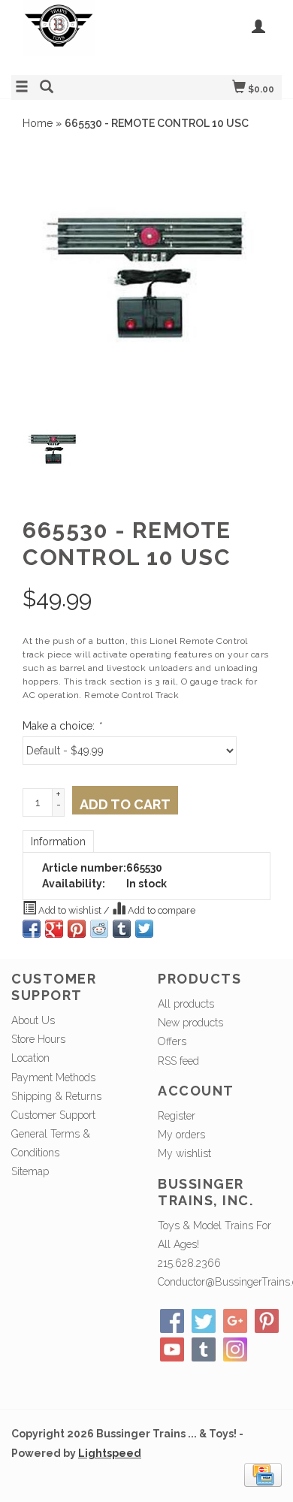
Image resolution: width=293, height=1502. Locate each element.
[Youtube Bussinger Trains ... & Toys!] (172, 1349)
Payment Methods (53, 1077)
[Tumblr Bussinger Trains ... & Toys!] (204, 1349)
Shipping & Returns (56, 1096)
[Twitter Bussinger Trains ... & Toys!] (204, 1321)
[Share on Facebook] (32, 929)
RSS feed (178, 1061)
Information (58, 842)
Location (30, 1058)
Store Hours (38, 1039)
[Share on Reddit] (99, 929)
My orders (181, 1135)
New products (190, 1023)
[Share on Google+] (54, 929)
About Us (33, 1020)
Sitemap (30, 1171)
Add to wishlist (70, 910)
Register (176, 1116)
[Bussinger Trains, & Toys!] (79, 35)
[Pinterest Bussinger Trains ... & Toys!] (267, 1321)
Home (38, 123)
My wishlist (184, 1153)
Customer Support (53, 1115)
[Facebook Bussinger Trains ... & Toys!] (172, 1321)
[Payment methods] (263, 1473)
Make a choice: (62, 726)
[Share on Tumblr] (122, 929)
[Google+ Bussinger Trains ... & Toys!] (235, 1321)
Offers (172, 1041)
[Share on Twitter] (144, 929)
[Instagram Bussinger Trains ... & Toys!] (235, 1349)
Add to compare (160, 910)
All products (186, 1004)
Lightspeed (109, 1453)
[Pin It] (77, 929)
